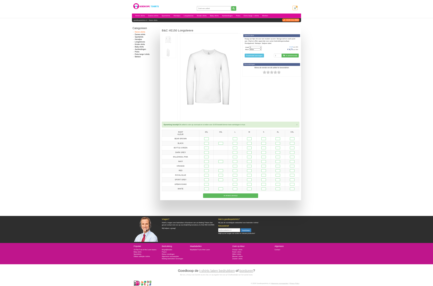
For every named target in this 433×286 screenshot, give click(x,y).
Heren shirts (140, 16)
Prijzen (164, 252)
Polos (238, 16)
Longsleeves (188, 16)
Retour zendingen (168, 254)
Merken (265, 16)
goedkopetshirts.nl (140, 20)
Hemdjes (177, 16)
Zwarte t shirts (237, 259)
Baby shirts (214, 16)
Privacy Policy (294, 283)
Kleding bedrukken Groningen (172, 259)
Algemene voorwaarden (170, 256)
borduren (246, 270)
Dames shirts (153, 16)
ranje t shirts (238, 250)
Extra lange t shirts (251, 16)
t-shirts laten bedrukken (217, 270)
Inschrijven (246, 230)
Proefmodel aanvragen (254, 55)
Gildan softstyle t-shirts (142, 256)
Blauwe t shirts (237, 256)
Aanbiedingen (227, 16)
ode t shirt (237, 252)
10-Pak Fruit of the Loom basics (145, 250)
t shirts (238, 254)
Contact (277, 250)
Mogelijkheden (167, 250)
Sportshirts (166, 16)
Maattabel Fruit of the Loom (200, 250)
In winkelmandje (291, 55)
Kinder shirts (202, 16)
